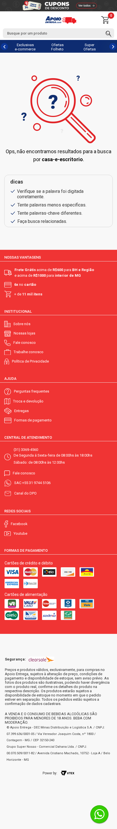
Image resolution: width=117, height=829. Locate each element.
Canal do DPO (25, 493)
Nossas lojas (24, 333)
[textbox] (58, 33)
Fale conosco (24, 342)
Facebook (19, 524)
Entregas (21, 411)
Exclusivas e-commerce (25, 47)
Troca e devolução (28, 401)
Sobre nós (21, 324)
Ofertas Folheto (57, 47)
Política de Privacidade (30, 361)
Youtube (20, 533)
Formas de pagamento (33, 420)
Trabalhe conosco (28, 352)
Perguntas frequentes (31, 391)
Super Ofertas (89, 47)
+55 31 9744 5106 (36, 483)
